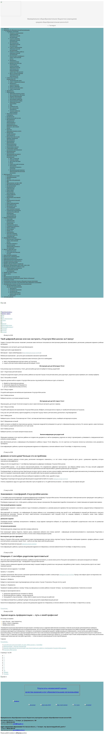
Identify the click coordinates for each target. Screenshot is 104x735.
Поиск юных (10, 190)
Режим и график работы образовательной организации (17, 53)
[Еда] (2, 317)
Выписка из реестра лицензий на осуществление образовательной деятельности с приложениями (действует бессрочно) (16, 67)
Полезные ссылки (9, 279)
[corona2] (4, 332)
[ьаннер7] (4, 329)
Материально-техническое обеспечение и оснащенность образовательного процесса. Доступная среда (13, 124)
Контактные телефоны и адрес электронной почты (17, 57)
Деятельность (8, 174)
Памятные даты (11, 250)
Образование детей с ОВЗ (14, 183)
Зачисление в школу (13, 147)
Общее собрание (15, 86)
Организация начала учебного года (14, 266)
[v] (1, 322)
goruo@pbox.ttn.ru (19, 730)
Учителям (9, 219)
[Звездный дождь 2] (7, 327)
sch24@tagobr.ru (18, 724)
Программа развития (16, 99)
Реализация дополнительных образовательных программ (21, 281)
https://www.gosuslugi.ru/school (31, 353)
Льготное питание (15, 161)
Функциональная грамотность (12, 261)
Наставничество (11, 204)
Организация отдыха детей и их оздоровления (17, 284)
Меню (11, 162)
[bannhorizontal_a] (6, 312)
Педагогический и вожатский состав (15, 293)
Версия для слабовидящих (11, 256)
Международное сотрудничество (11, 144)
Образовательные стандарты (12, 114)
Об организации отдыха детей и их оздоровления (14, 286)
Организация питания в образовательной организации (14, 155)
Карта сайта (7, 274)
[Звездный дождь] (6, 325)
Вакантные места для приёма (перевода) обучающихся (13, 138)
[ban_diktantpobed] (6, 319)
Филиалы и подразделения (14, 61)
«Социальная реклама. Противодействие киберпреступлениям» (22, 282)
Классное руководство (10, 258)
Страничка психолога (13, 226)
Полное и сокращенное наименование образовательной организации (16, 35)
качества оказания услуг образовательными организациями (52, 692)
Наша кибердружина (13, 203)
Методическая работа (13, 184)
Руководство (10, 116)
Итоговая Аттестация (13, 175)
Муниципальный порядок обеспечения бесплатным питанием (17, 171)
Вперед (6, 672)
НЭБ (5, 275)
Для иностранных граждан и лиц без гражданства (12, 235)
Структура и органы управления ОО (12, 78)
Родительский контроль (17, 164)
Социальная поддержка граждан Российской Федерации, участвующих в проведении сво (14, 213)
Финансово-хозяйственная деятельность (11, 134)
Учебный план (14, 106)
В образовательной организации (12, 270)
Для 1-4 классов (14, 158)
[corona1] (4, 330)
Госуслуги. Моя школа (10, 650)
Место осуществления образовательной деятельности (16, 75)
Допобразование (12, 177)
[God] (2, 315)
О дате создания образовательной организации (15, 40)
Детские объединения (13, 180)
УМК (11, 105)
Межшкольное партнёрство (12, 276)
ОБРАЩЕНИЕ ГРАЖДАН (10, 237)
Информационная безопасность (13, 259)
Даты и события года (10, 249)
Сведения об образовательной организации (17, 30)
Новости (6, 28)
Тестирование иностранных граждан (13, 208)
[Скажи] (3, 320)
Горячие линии (14, 160)
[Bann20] (3, 324)
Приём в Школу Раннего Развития (13, 263)
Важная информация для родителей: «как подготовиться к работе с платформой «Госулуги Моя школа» (35, 648)
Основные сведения (12, 31)
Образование (10, 92)
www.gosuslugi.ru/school (60, 479)
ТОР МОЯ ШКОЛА (8, 297)
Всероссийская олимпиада (11, 195)
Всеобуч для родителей (11, 262)
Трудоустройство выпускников (15, 111)
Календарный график (16, 100)
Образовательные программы (15, 102)
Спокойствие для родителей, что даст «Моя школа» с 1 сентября (23, 645)
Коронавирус (10, 232)
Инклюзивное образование (11, 141)
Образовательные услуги (17, 93)
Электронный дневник (10, 255)
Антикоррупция (11, 186)
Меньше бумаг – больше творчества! (15, 646)
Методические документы (14, 108)
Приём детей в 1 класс (10, 272)
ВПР (8, 181)
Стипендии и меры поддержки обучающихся (14, 149)
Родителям (10, 223)
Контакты (12, 295)
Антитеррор (10, 229)
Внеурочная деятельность (11, 192)
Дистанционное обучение (17, 95)
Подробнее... (4, 608)
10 (4, 670)
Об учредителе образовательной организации (15, 44)
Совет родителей (15, 89)
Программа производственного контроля (15, 167)
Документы (10, 90)
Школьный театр (12, 206)
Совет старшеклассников (17, 82)
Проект (9, 178)
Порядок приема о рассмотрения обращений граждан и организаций (13, 246)
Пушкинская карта (12, 225)
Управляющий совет (16, 80)
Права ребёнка (11, 227)
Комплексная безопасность (11, 221)
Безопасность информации (11, 188)
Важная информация (10, 217)
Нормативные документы (14, 268)
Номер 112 (10, 230)
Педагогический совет (16, 87)
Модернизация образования (11, 151)
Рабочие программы (16, 98)
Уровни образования (16, 96)
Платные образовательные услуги (14, 130)
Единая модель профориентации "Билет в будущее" (19, 278)
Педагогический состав (14, 118)
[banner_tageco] (5, 314)
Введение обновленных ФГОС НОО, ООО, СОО (17, 265)
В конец (6, 674)
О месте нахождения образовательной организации (16, 49)
